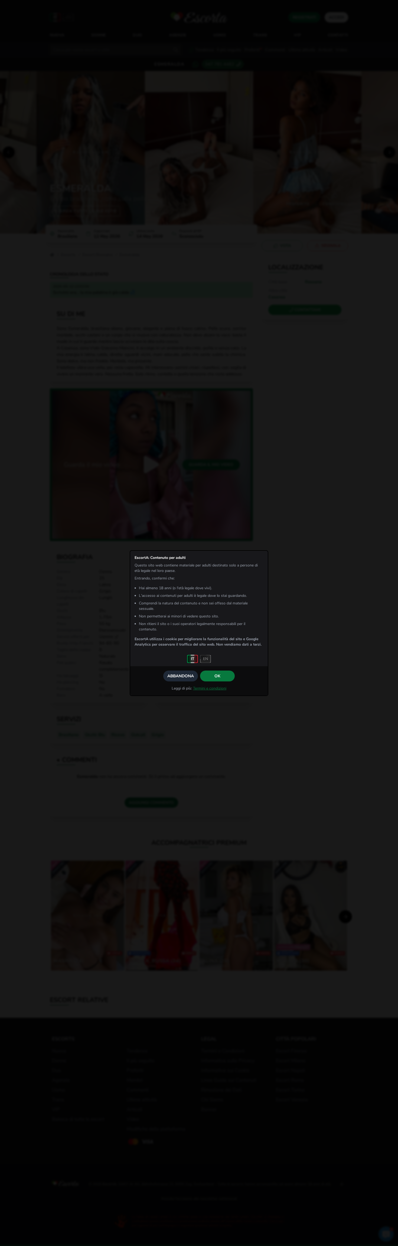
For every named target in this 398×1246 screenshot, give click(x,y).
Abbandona (180, 676)
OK (217, 676)
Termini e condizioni (209, 688)
